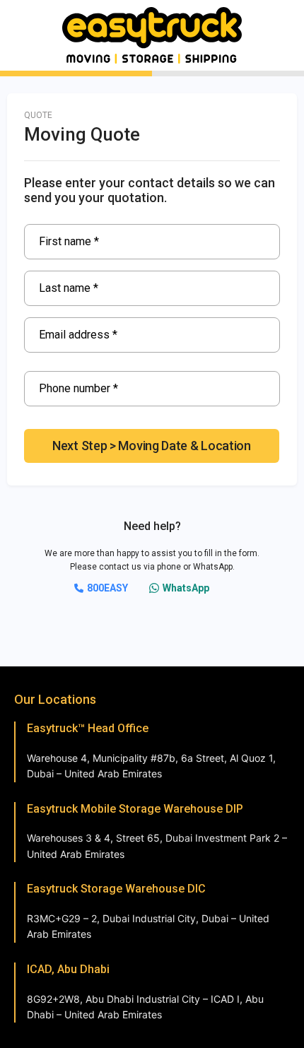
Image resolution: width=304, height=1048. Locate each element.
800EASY (107, 588)
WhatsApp (186, 588)
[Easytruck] (152, 35)
